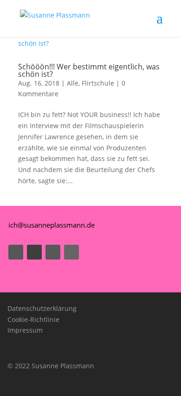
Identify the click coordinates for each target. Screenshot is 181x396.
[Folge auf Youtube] (34, 252)
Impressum (25, 330)
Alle (72, 83)
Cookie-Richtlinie (33, 319)
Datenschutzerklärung (42, 308)
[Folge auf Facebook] (15, 252)
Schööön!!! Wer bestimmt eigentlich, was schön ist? (89, 70)
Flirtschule (98, 83)
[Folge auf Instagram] (52, 252)
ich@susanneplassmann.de (51, 224)
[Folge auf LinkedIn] (71, 252)
